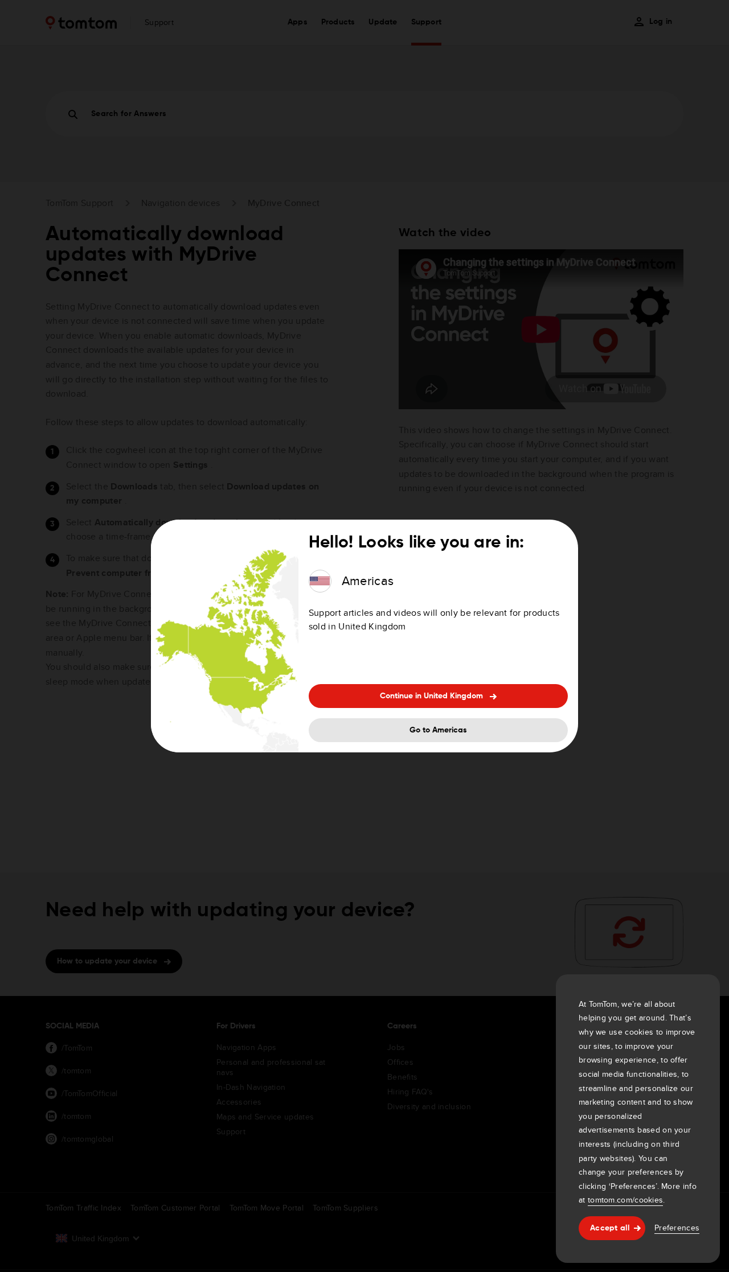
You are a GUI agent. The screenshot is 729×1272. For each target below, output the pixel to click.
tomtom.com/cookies (625, 1199)
